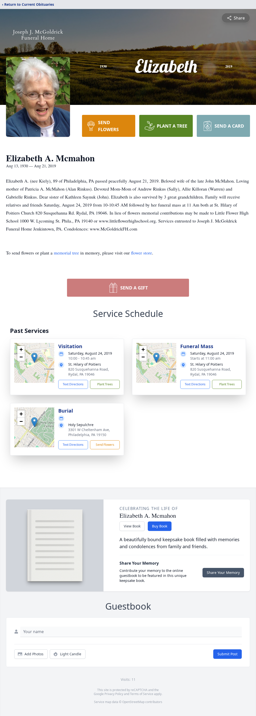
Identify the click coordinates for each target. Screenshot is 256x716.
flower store (141, 253)
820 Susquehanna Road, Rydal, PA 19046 (88, 372)
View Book (132, 526)
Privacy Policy (113, 694)
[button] (34, 358)
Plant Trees (105, 384)
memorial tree (66, 253)
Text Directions (73, 384)
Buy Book (159, 526)
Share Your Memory (223, 572)
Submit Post (228, 654)
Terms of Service (141, 694)
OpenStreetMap (133, 702)
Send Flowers (105, 445)
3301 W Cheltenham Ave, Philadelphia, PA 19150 (89, 432)
